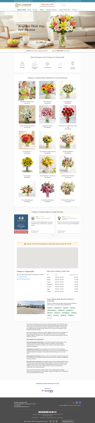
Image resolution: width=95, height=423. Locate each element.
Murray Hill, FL (57, 312)
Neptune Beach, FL (66, 312)
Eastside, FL (72, 307)
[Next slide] (79, 29)
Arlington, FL (50, 307)
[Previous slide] (15, 29)
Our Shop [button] (74, 9)
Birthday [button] (42, 9)
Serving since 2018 (60, 50)
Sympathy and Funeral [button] (51, 9)
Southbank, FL (71, 315)
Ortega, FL (50, 315)
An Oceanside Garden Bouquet (67, 218)
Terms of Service (35, 417)
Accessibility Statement (51, 417)
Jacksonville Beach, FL (52, 310)
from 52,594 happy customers (37, 50)
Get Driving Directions (24, 279)
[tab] (47, 45)
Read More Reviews (21, 232)
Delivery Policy (60, 417)
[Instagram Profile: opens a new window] (74, 402)
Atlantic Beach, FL (57, 307)
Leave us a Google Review (74, 405)
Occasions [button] (35, 9)
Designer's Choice (21, 9)
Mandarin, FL (50, 312)
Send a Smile (22, 34)
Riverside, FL (56, 315)
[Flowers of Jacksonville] (24, 5)
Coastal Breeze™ (38, 218)
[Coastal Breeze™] (33, 218)
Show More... (49, 317)
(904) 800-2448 (23, 276)
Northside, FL (74, 312)
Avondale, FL (65, 307)
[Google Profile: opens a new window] (80, 402)
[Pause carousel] (45, 45)
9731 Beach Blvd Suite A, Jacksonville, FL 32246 (25, 404)
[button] (52, 235)
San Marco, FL (63, 315)
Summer (29, 9)
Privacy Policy (42, 417)
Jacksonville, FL (61, 310)
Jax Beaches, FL (69, 310)
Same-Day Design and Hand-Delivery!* (23, 1)
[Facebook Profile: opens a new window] (77, 402)
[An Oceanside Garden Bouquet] (59, 218)
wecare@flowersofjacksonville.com (21, 406)
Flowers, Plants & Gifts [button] (64, 9)
